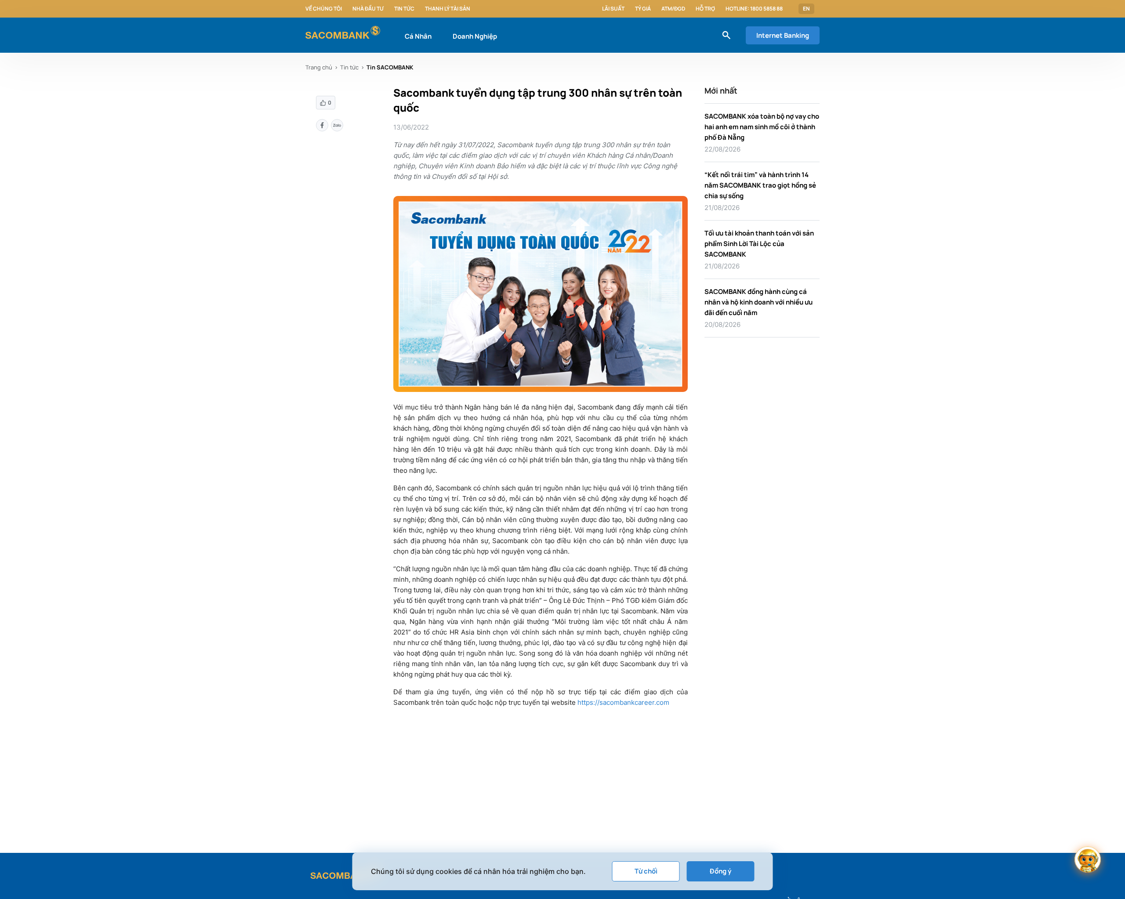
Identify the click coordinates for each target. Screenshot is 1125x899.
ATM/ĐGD (673, 8)
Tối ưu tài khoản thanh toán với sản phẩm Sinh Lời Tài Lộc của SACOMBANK (759, 243)
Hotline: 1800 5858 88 (754, 8)
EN (806, 8)
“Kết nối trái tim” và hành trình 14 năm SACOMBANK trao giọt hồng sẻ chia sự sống (760, 185)
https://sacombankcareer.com (623, 702)
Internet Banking (782, 35)
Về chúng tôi (323, 8)
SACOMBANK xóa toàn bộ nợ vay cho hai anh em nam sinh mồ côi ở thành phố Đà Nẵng (761, 127)
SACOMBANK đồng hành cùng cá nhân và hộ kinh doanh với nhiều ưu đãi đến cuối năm (758, 302)
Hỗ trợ (705, 8)
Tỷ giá (643, 8)
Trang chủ (318, 67)
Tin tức (404, 8)
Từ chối (646, 871)
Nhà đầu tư (368, 8)
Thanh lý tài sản (447, 8)
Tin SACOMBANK (390, 67)
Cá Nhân (418, 36)
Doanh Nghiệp (475, 36)
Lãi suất (613, 8)
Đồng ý (720, 871)
